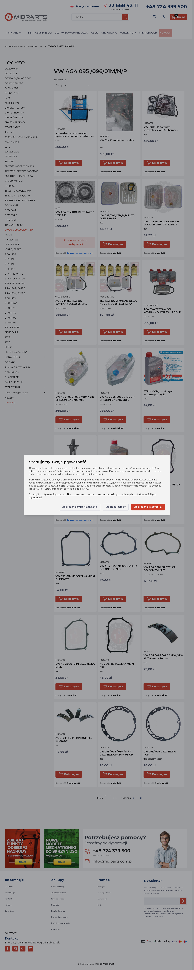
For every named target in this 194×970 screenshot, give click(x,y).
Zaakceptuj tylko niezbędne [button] (79, 507)
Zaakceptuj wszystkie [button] (148, 507)
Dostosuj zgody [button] (115, 507)
